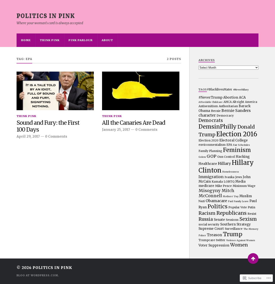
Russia (206, 219)
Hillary (224, 163)
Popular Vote (237, 207)
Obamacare (216, 200)
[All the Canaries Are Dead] (140, 91)
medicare (206, 186)
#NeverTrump (210, 97)
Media (240, 181)
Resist (252, 214)
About (107, 40)
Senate (219, 220)
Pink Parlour (81, 40)
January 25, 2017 (116, 130)
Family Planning (210, 151)
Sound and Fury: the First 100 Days (48, 126)
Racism (207, 213)
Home (26, 40)
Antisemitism (208, 106)
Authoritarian (228, 106)
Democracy (225, 115)
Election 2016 (236, 134)
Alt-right (238, 102)
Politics (218, 206)
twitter (220, 240)
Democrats (211, 120)
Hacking (243, 157)
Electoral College (233, 140)
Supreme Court (211, 229)
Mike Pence (223, 186)
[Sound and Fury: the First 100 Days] (55, 91)
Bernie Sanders (236, 110)
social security (209, 224)
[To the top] (253, 258)
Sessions (232, 220)
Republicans (231, 213)
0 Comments (56, 136)
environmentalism (212, 145)
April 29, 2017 (28, 136)
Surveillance (234, 229)
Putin (251, 207)
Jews (238, 177)
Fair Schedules (241, 145)
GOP (211, 156)
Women (239, 245)
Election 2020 (208, 140)
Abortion (230, 97)
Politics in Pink (46, 15)
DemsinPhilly (218, 126)
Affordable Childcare (211, 102)
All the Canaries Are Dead (133, 123)
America (251, 102)
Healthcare (208, 164)
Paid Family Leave (238, 201)
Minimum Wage (244, 186)
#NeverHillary (241, 89)
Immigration (211, 176)
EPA (229, 145)
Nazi (202, 201)
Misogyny (210, 190)
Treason (214, 235)
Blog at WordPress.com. (38, 275)
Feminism (237, 150)
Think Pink (50, 40)
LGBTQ (229, 181)
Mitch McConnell (216, 193)
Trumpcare (207, 240)
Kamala (217, 181)
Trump (232, 234)
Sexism (248, 219)
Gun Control (226, 157)
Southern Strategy (235, 224)
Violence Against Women (240, 240)
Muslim (245, 196)
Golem (202, 157)
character (207, 115)
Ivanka (229, 177)
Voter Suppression (214, 245)
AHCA (227, 102)
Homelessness (230, 171)
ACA (242, 97)
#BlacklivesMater (219, 89)
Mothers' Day (230, 196)
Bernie (216, 111)
